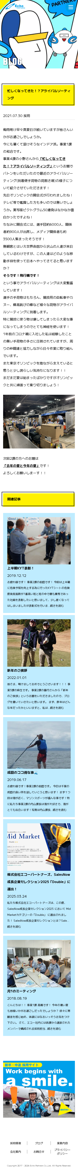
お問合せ (38, 1152)
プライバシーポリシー (62, 1151)
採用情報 (15, 1143)
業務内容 (62, 1143)
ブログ (39, 1143)
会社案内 (15, 1152)
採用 (27, 115)
